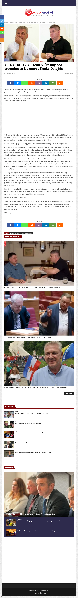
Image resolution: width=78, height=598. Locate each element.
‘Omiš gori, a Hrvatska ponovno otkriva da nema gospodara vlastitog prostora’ (38, 531)
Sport (17, 411)
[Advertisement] (39, 118)
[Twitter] (2, 21)
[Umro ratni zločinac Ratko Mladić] (9, 444)
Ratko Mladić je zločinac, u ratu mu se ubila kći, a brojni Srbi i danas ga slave (36, 433)
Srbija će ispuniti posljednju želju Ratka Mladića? (28, 423)
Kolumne (20, 519)
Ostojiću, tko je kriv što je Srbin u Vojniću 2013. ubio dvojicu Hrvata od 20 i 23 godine (35, 388)
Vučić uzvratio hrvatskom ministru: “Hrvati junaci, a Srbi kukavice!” (33, 452)
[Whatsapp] (24, 83)
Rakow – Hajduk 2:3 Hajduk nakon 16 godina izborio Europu (31, 413)
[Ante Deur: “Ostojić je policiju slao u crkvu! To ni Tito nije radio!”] (39, 313)
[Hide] (1, 43)
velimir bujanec (26, 233)
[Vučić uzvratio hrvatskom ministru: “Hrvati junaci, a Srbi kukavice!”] (9, 453)
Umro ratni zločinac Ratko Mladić (24, 443)
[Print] (60, 83)
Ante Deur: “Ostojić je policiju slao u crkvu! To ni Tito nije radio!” (28, 338)
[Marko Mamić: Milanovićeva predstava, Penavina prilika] (39, 494)
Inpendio (43, 593)
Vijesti (10, 22)
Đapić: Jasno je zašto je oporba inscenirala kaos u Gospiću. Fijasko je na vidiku (39, 521)
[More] (2, 40)
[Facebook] (10, 83)
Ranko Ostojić (14, 233)
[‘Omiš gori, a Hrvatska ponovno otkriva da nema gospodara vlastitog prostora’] (11, 532)
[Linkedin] (45, 83)
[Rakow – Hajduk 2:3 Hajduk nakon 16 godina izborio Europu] (9, 414)
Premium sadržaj (20, 450)
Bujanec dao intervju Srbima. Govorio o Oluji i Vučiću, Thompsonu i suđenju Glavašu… (36, 287)
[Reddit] (31, 83)
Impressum (45, 591)
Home (6, 22)
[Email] (52, 83)
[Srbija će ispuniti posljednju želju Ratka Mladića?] (9, 424)
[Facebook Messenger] (17, 83)
